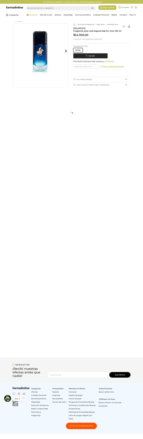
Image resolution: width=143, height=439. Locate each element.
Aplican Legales (94, 2)
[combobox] (60, 8)
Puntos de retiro (59, 402)
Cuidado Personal (38, 395)
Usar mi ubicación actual (113, 66)
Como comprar (75, 399)
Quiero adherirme (106, 392)
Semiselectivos (112, 24)
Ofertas (34, 392)
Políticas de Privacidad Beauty (82, 412)
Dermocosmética (38, 399)
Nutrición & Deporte (40, 405)
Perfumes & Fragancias (86, 24)
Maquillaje (35, 402)
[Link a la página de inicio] (74, 24)
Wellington (79, 28)
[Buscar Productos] (92, 8)
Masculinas (101, 24)
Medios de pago (75, 395)
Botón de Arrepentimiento (81, 426)
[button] (133, 7)
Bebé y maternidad (39, 409)
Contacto (73, 392)
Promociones (74, 409)
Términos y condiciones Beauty (82, 405)
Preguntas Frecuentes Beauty (81, 402)
